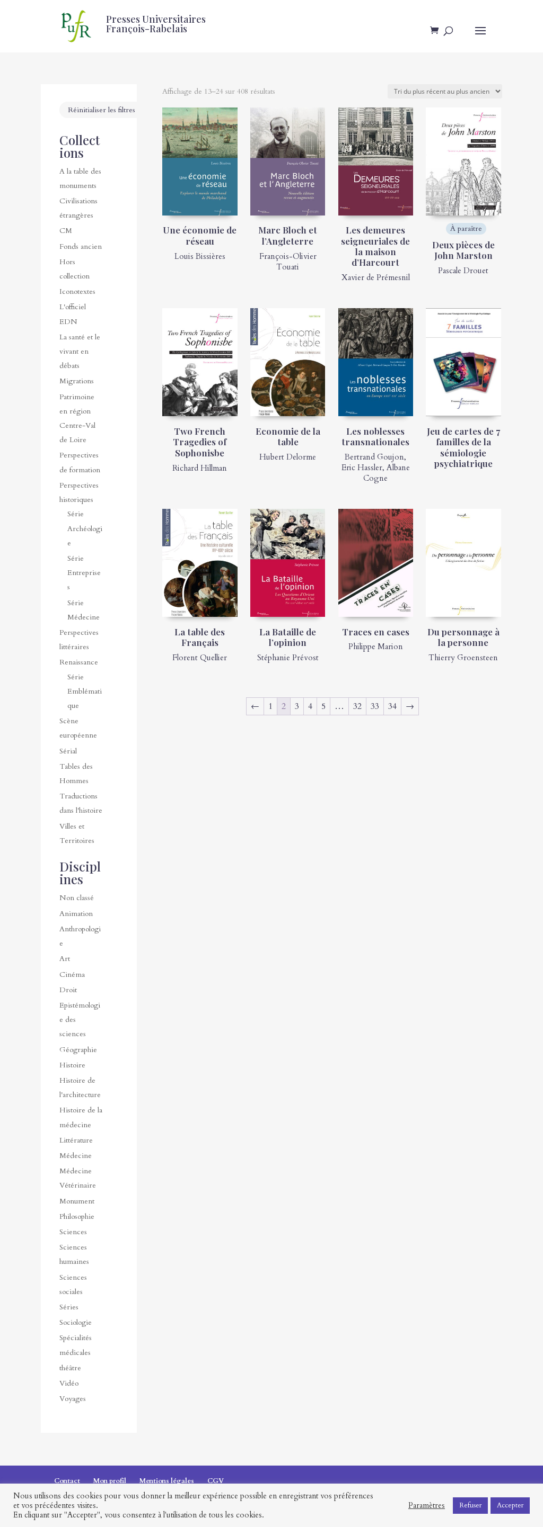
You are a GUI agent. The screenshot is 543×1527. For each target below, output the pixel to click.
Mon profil (109, 1481)
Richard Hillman (199, 468)
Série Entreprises (84, 572)
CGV (215, 1481)
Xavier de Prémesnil (375, 277)
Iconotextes (77, 291)
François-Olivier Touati (288, 261)
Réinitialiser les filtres (101, 110)
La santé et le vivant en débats (79, 351)
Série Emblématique (84, 691)
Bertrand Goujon (374, 457)
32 (357, 706)
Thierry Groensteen (463, 657)
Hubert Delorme (287, 457)
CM (65, 231)
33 (375, 706)
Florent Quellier (199, 657)
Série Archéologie (84, 528)
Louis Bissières (199, 256)
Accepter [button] (510, 1505)
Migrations (76, 381)
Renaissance (78, 662)
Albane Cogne (386, 472)
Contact (67, 1481)
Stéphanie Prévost (288, 657)
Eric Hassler (361, 467)
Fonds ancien (80, 246)
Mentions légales (166, 1481)
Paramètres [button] (426, 1505)
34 (392, 706)
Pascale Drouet (463, 270)
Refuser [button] (470, 1505)
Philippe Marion (375, 646)
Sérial (68, 751)
